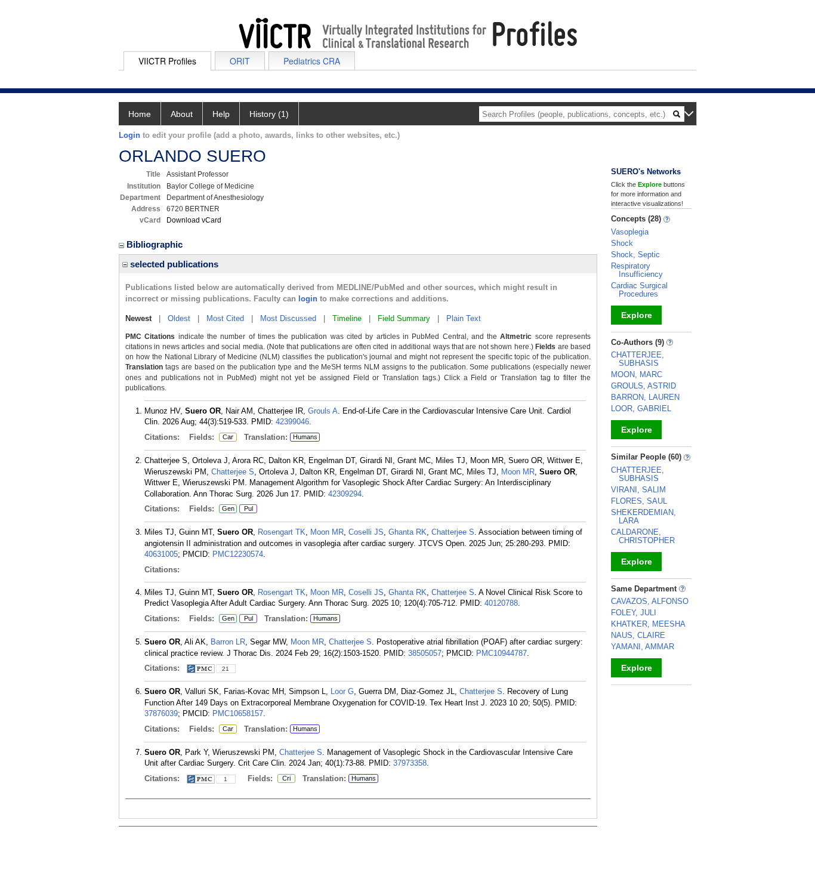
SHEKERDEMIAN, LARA (643, 516)
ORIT (240, 61)
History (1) (269, 114)
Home (139, 114)
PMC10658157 (237, 713)
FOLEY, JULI (633, 612)
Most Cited (225, 318)
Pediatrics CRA (311, 61)
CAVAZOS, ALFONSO (650, 601)
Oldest (179, 318)
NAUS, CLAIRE (638, 635)
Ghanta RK (407, 532)
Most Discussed (288, 318)
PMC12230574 (237, 554)
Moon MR (518, 471)
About (182, 114)
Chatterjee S (232, 471)
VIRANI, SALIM (638, 489)
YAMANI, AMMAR (642, 646)
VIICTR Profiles (167, 61)
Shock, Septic (635, 254)
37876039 (161, 713)
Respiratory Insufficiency (637, 270)
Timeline (347, 318)
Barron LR (228, 641)
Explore (636, 315)
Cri (284, 779)
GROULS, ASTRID (643, 385)
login (307, 298)
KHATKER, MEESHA (648, 623)
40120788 (501, 603)
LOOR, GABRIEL (641, 408)
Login (129, 135)
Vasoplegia (630, 231)
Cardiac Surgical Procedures (639, 289)
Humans (305, 436)
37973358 (410, 762)
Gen (226, 509)
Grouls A (323, 410)
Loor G (342, 691)
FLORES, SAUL (639, 501)
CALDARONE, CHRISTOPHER (643, 536)
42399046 (292, 421)
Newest (138, 318)
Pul (246, 509)
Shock (622, 243)
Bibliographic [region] (155, 244)
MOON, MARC (636, 374)
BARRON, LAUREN (645, 397)
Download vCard (193, 220)
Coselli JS (366, 532)
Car (226, 437)
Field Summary (404, 318)
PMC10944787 (501, 653)
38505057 (425, 653)
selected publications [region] (173, 264)
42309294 (345, 493)
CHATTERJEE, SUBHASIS (637, 359)
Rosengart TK (281, 532)
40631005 (161, 554)
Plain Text (463, 318)
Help (221, 114)
